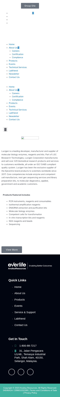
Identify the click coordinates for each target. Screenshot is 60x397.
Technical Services (18, 67)
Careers (15, 51)
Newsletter (14, 74)
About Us (13, 48)
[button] (30, 83)
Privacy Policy (30, 393)
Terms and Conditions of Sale (43, 390)
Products (13, 61)
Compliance (17, 57)
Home (11, 44)
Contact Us (14, 77)
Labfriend (13, 70)
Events (12, 64)
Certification (17, 54)
